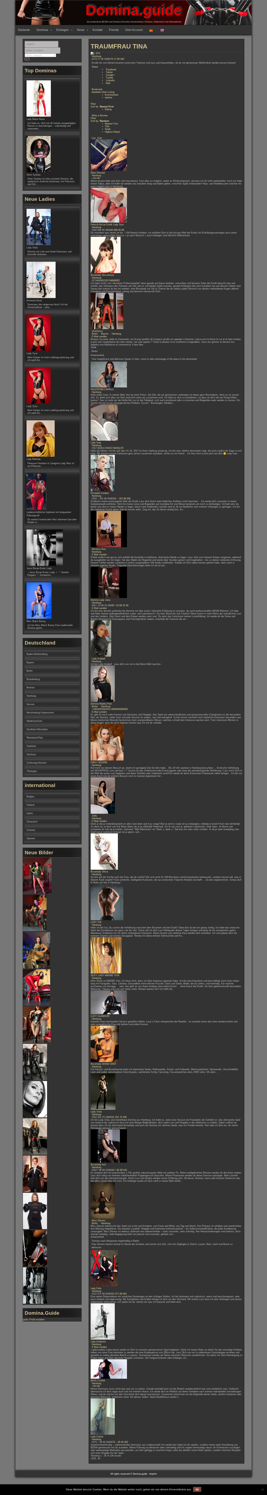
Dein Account (134, 29)
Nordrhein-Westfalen (37, 729)
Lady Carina (97, 1436)
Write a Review (100, 115)
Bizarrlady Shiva (99, 871)
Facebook (111, 69)
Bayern (104, 333)
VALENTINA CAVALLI (102, 389)
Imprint (153, 1473)
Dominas (42, 29)
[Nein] (262, 1489)
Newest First (111, 123)
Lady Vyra (32, 353)
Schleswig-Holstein (36, 762)
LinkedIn (110, 80)
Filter (93, 103)
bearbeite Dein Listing (103, 92)
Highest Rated (112, 131)
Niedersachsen (34, 721)
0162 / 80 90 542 (118, 1170)
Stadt (107, 129)
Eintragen (62, 29)
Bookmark (97, 89)
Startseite (24, 29)
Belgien (30, 796)
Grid (99, 138)
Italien (30, 813)
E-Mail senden (99, 336)
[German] (152, 30)
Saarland (31, 746)
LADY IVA (96, 922)
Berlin (95, 333)
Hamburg (96, 56)
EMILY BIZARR (99, 762)
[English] (163, 30)
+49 (98, 178)
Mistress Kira (99, 549)
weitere (108, 97)
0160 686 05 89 (116, 230)
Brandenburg (33, 679)
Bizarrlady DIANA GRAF (103, 1064)
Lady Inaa (96, 442)
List (94, 138)
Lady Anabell (98, 658)
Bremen (31, 687)
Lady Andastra (98, 1341)
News (80, 29)
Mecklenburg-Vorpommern (40, 712)
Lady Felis (96, 1288)
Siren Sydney (34, 174)
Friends (114, 29)
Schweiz (31, 830)
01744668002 (113, 280)
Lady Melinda (34, 459)
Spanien (31, 838)
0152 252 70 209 (118, 1117)
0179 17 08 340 (116, 59)
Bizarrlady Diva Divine (102, 275)
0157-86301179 (115, 448)
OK (197, 1489)
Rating (108, 109)
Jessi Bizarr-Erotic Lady (39, 568)
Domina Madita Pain (101, 703)
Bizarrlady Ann (98, 1164)
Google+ (110, 75)
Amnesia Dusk (34, 300)
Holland (30, 805)
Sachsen (31, 754)
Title (107, 126)
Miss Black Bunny (36, 621)
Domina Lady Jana (100, 600)
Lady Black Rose (35, 119)
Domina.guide (133, 10)
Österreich (32, 821)
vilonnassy (97, 331)
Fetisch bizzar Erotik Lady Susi (107, 224)
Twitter (109, 72)
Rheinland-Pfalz (35, 737)
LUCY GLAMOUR (100, 1016)
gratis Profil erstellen (33, 1319)
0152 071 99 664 (118, 1293)
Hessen (31, 704)
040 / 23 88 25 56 (119, 605)
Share (95, 66)
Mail (108, 83)
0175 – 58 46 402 (119, 1442)
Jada (94, 815)
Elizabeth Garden (100, 493)
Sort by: (102, 106)
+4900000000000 (119, 709)
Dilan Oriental (98, 172)
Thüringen (32, 771)
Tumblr (109, 77)
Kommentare (111, 94)
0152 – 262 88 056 (121, 498)
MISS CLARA (98, 1380)
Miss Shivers (99, 1220)
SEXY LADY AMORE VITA (105, 975)
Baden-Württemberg (37, 654)
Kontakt (97, 29)
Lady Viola (96, 1111)
